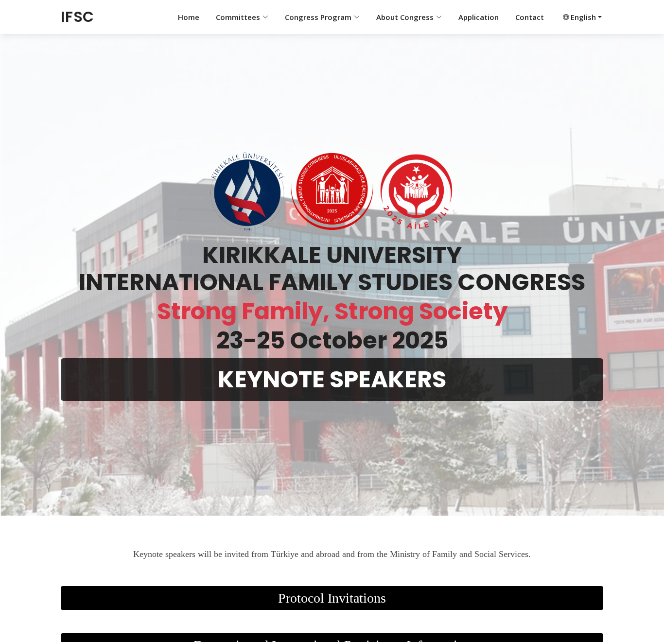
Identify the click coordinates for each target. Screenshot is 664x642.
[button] (581, 17)
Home (188, 17)
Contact (529, 17)
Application (478, 17)
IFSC (77, 16)
